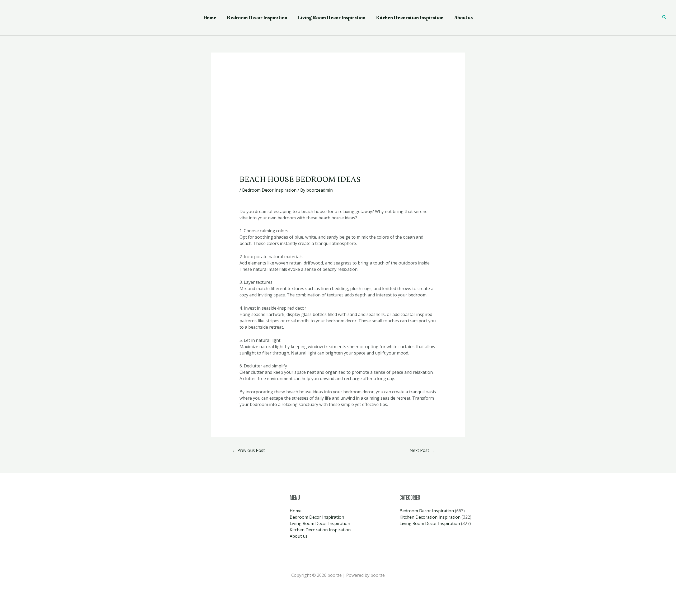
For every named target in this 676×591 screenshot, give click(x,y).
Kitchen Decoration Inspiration (410, 18)
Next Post (422, 450)
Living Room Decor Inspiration (331, 18)
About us (463, 18)
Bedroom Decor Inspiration (257, 18)
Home (209, 18)
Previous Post (248, 450)
